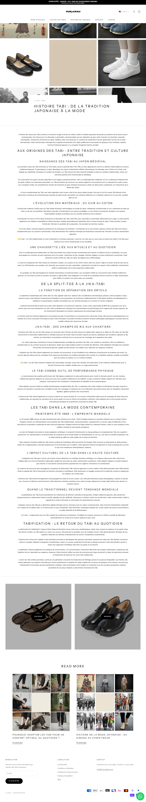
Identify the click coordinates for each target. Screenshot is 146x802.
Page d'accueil (38, 20)
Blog (59, 780)
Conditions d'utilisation (65, 768)
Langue (111, 20)
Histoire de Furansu (80, 20)
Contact (99, 20)
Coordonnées (62, 764)
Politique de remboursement (67, 772)
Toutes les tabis (58, 20)
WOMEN (107, 616)
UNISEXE (38, 616)
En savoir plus (18, 743)
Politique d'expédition (65, 776)
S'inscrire (14, 781)
